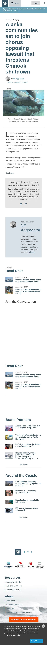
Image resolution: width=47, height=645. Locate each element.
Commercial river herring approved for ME (25, 492)
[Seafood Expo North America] (30, 565)
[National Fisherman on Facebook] (24, 552)
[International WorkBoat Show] (20, 565)
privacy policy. (16, 635)
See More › (23, 464)
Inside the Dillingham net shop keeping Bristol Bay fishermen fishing (28, 291)
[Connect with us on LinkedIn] (26, 204)
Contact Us (10, 609)
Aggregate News (20, 82)
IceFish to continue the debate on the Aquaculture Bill (27, 445)
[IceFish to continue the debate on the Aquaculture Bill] (9, 446)
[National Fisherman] (5, 3)
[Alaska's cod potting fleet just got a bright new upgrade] (9, 428)
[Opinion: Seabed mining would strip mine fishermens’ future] (9, 279)
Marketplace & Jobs (13, 582)
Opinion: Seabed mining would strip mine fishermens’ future (28, 281)
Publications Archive (14, 586)
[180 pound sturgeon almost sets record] (9, 510)
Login (36, 3)
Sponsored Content (13, 590)
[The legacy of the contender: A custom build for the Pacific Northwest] (9, 437)
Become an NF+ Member (23, 619)
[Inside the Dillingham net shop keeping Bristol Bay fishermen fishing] (9, 290)
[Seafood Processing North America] (40, 565)
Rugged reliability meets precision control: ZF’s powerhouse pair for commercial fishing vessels (26, 456)
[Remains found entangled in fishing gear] (9, 502)
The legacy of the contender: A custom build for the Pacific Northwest (28, 437)
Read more (9, 173)
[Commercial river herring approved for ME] (9, 493)
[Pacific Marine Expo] (8, 564)
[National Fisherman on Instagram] (28, 552)
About (9, 596)
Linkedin (31, 252)
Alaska (10, 82)
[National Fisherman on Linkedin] (30, 552)
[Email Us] (21, 204)
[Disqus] (23, 332)
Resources (13, 577)
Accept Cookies (36, 641)
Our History (10, 601)
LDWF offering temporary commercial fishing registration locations (28, 484)
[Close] (43, 626)
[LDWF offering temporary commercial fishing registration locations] (9, 483)
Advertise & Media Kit (14, 605)
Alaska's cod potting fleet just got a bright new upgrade (27, 427)
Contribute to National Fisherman (19, 612)
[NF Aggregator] (7, 78)
